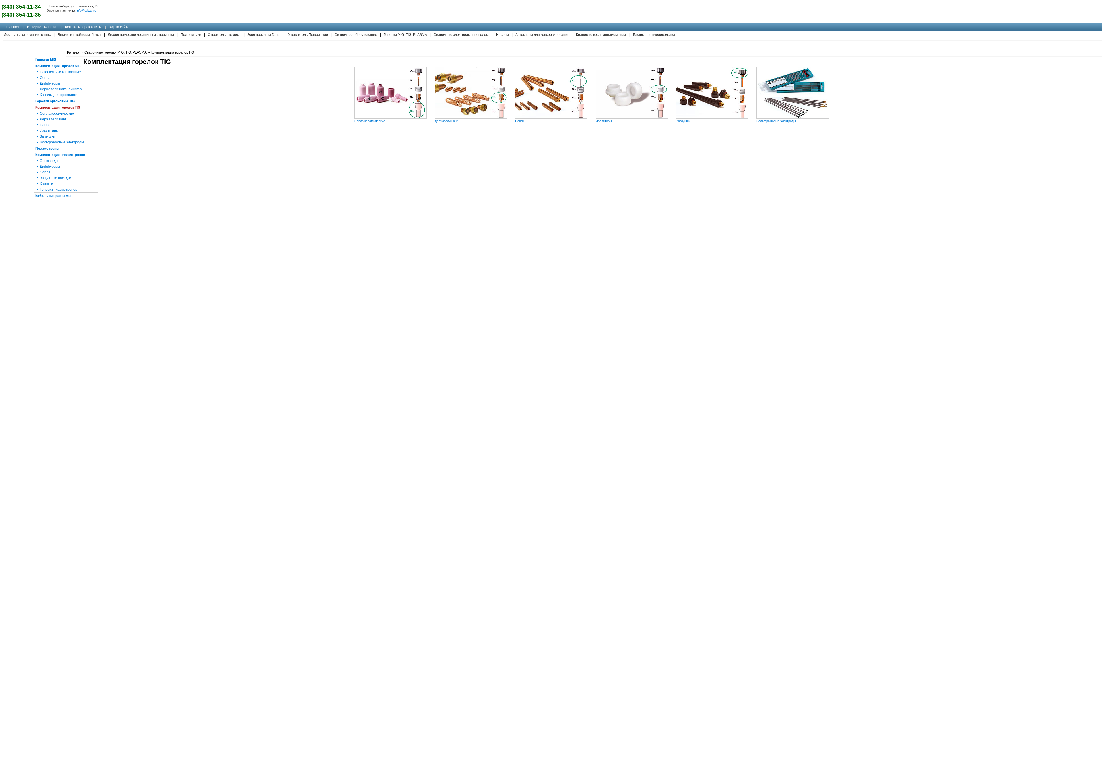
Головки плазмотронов (58, 190)
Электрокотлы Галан (264, 35)
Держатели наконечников (61, 89)
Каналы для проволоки (58, 95)
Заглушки (683, 121)
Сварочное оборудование (356, 35)
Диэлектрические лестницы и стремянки (141, 35)
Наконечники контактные (60, 72)
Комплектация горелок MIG (58, 66)
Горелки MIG (45, 60)
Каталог (73, 52)
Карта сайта (119, 27)
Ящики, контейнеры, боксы (79, 35)
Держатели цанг (446, 121)
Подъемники (191, 35)
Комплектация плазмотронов (60, 155)
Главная (12, 27)
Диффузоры (50, 83)
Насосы (502, 35)
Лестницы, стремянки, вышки (28, 35)
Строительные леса (224, 35)
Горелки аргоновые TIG (55, 101)
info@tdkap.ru (86, 10)
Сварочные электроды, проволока (462, 35)
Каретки (46, 184)
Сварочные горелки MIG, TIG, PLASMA (115, 52)
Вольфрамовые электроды (776, 121)
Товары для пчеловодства (654, 35)
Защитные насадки (55, 178)
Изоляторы (604, 121)
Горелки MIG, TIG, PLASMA (405, 35)
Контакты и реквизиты (83, 27)
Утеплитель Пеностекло (308, 35)
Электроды (49, 161)
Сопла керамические (369, 121)
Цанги (519, 121)
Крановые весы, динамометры (601, 35)
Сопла (45, 78)
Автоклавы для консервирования (542, 35)
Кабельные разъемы (53, 196)
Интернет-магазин (42, 27)
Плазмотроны (47, 149)
